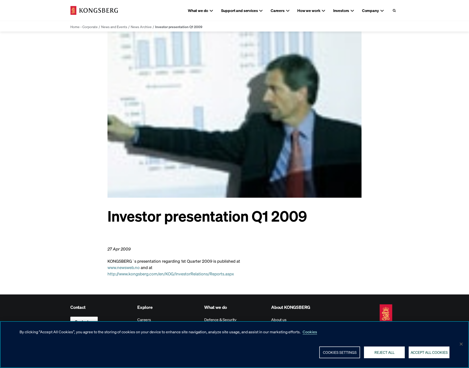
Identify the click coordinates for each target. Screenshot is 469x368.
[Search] (394, 10)
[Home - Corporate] (94, 10)
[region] (234, 344)
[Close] (461, 344)
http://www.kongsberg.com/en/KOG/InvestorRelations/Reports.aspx (170, 273)
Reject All (384, 352)
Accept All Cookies (429, 352)
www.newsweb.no (123, 267)
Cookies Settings (340, 352)
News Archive (141, 26)
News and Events (114, 26)
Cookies (310, 331)
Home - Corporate (84, 26)
